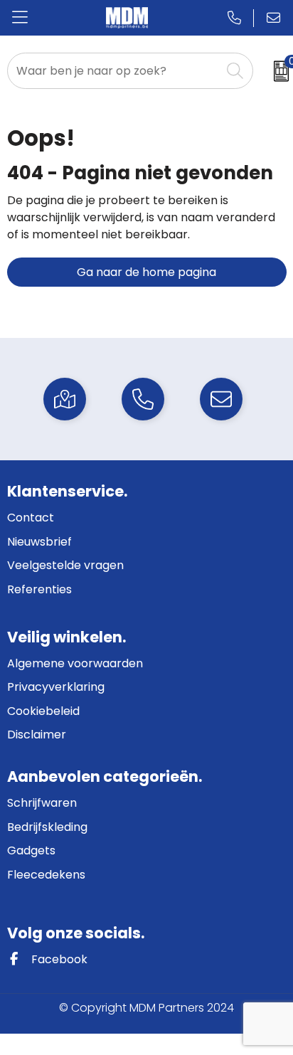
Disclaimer (36, 734)
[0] (276, 71)
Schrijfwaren (42, 803)
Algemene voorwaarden (75, 663)
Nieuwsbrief (39, 542)
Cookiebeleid (43, 711)
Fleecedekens (46, 874)
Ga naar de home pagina (146, 272)
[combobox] (114, 70)
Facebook (57, 959)
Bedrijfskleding (47, 827)
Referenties (39, 589)
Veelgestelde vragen (65, 565)
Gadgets (31, 850)
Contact (30, 517)
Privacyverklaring (56, 687)
